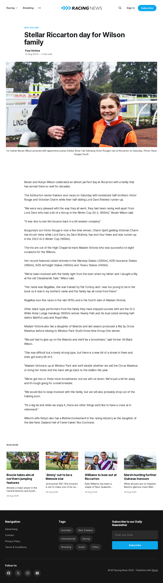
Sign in (131, 7)
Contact (9, 535)
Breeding (28, 7)
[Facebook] (8, 573)
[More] (39, 8)
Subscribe (147, 8)
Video (95, 547)
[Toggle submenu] (16, 8)
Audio (81, 547)
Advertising (11, 529)
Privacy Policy (12, 541)
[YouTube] (37, 573)
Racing (11, 7)
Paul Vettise (32, 50)
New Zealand (31, 27)
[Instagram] (27, 573)
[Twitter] (18, 573)
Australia (66, 530)
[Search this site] (120, 8)
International (68, 538)
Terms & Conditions (16, 547)
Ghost (155, 570)
